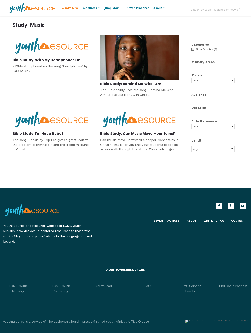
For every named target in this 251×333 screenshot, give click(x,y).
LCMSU (147, 286)
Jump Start (113, 8)
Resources (91, 8)
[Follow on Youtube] (243, 206)
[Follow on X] (231, 206)
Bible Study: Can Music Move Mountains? (137, 133)
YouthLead (104, 286)
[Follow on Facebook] (219, 206)
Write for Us (214, 220)
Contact (238, 220)
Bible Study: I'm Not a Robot (38, 133)
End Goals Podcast (233, 286)
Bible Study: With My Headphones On (47, 59)
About (159, 8)
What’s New (70, 8)
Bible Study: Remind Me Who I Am (130, 83)
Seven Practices (138, 8)
